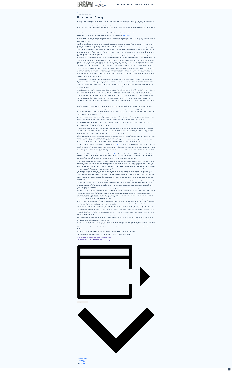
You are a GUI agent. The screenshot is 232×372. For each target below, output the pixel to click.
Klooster (129, 4)
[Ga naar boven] (229, 369)
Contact (153, 4)
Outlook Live (82, 363)
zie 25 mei (116, 144)
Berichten (146, 4)
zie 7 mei (115, 153)
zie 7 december (126, 35)
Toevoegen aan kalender (82, 302)
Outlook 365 (82, 361)
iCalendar (81, 360)
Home (117, 4)
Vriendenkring (138, 4)
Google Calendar (83, 358)
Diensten (123, 4)
